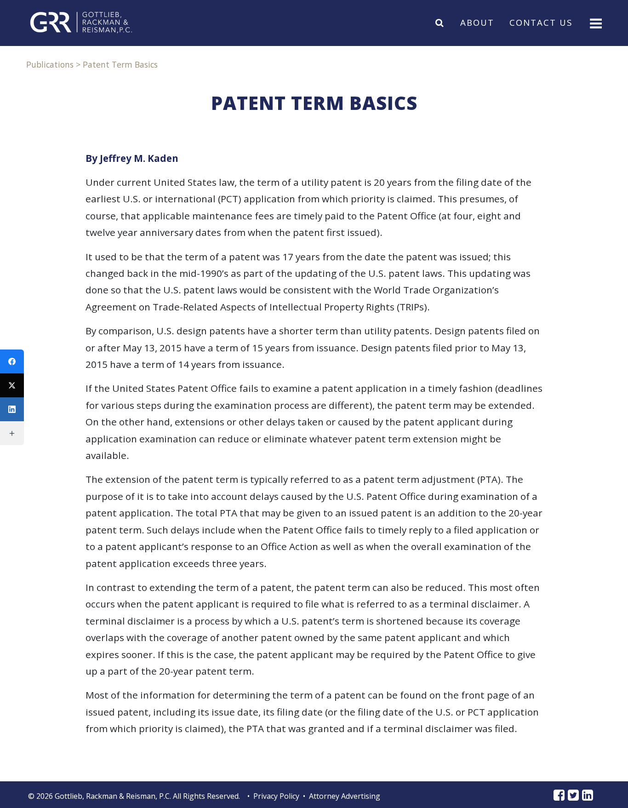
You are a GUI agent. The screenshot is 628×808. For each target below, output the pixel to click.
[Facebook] (12, 361)
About (477, 22)
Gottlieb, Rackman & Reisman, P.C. (113, 796)
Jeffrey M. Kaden (139, 158)
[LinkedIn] (12, 409)
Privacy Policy (276, 796)
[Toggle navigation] (595, 22)
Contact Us (540, 22)
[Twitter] (12, 385)
